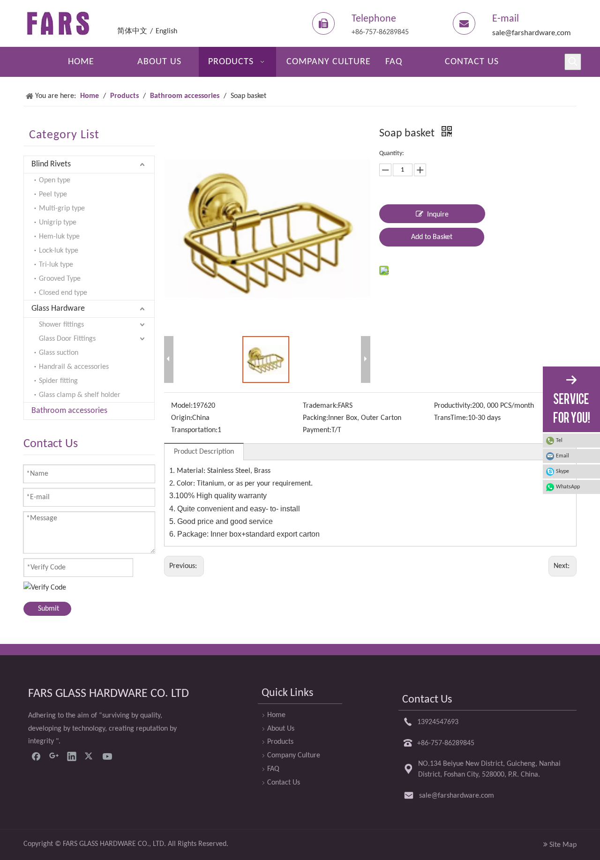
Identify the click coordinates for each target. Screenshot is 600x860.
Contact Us (283, 782)
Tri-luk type (56, 265)
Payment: (317, 430)
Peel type (53, 194)
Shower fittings (61, 325)
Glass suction (58, 353)
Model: (182, 406)
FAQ (273, 769)
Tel (559, 440)
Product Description (204, 452)
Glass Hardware (58, 308)
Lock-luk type (58, 250)
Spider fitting (58, 381)
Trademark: (320, 406)
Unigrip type (57, 222)
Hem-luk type (59, 236)
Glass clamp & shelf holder (79, 395)
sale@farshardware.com (531, 33)
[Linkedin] (71, 755)
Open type (54, 180)
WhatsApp (568, 487)
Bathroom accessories (69, 410)
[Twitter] (89, 755)
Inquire (438, 214)
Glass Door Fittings (67, 339)
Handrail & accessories (74, 367)
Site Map (563, 845)
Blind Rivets (51, 164)
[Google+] (53, 755)
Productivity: (453, 406)
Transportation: (194, 430)
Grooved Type (60, 279)
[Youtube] (107, 755)
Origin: (181, 418)
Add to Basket (431, 237)
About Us (280, 729)
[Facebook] (36, 755)
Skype (562, 471)
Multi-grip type (62, 208)
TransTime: (451, 418)
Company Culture (293, 755)
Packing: (315, 418)
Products (280, 742)
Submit (48, 609)
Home (276, 715)
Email (562, 456)
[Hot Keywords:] (572, 61)
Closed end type (63, 293)
